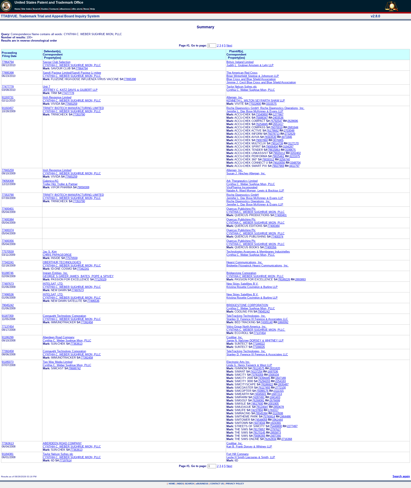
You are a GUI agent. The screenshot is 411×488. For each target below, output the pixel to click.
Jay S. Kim (50, 251)
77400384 (8, 219)
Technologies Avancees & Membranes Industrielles (258, 251)
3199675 (290, 149)
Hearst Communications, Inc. (244, 262)
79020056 (279, 162)
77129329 (100, 279)
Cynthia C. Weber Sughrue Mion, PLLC (250, 89)
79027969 (278, 166)
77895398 (8, 72)
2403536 (278, 117)
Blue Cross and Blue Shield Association (251, 79)
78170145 (259, 432)
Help (92, 9)
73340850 (262, 114)
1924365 (275, 423)
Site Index (26, 9)
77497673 (8, 283)
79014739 (277, 143)
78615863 (274, 149)
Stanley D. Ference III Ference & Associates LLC (257, 319)
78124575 (258, 368)
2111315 (279, 390)
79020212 (279, 153)
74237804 (257, 410)
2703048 (289, 130)
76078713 (274, 133)
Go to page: (199, 45)
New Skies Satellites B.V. (242, 283)
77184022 (259, 343)
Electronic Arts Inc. (238, 362)
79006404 (272, 146)
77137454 (8, 326)
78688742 (75, 368)
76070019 (277, 127)
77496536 (8, 294)
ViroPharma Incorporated (241, 187)
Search (36, 9)
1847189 (280, 378)
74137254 (256, 371)
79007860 (262, 140)
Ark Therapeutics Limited (242, 181)
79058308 (8, 181)
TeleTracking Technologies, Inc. (246, 315)
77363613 (76, 343)
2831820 (275, 368)
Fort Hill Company (237, 454)
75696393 (259, 435)
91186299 (7, 337)
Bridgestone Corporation (241, 273)
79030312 (268, 159)
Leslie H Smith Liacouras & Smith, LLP (250, 457)
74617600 (257, 403)
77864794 (8, 62)
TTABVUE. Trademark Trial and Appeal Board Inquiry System (50, 16)
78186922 (267, 384)
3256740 (284, 159)
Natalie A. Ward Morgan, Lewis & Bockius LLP (255, 190)
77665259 (71, 103)
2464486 (285, 416)
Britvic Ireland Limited (239, 62)
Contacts (54, 9)
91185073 (7, 362)
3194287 (288, 146)
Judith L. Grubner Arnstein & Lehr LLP (250, 65)
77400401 (8, 208)
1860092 (283, 322)
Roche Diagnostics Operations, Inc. (248, 201)
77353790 (79, 114)
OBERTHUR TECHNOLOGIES (62, 262)
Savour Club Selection (56, 62)
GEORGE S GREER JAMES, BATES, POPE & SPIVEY (78, 276)
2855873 (275, 432)
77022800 (255, 103)
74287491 (259, 397)
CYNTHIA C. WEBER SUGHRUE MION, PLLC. (255, 329)
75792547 (276, 121)
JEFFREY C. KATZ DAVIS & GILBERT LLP (70, 89)
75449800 (276, 426)
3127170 (293, 143)
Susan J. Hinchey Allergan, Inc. (246, 173)
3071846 (286, 137)
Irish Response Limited (57, 97)
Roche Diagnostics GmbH (242, 194)
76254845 (262, 124)
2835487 (283, 384)
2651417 (278, 124)
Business (65, 9)
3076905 (278, 140)
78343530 (270, 137)
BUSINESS (202, 483)
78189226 (284, 279)
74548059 (261, 419)
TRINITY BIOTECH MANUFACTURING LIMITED (73, 108)
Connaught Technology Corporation (64, 315)
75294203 (264, 381)
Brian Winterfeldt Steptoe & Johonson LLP (252, 76)
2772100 (280, 387)
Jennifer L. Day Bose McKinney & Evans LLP (254, 111)
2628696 (292, 121)
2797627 (275, 429)
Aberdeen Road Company (58, 337)
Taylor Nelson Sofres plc (241, 86)
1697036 (273, 371)
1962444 (277, 419)
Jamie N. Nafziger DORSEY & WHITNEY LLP (255, 340)
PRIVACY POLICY (235, 483)
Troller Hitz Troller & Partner (60, 184)
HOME (172, 483)
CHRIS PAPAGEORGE (57, 254)
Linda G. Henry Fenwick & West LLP (249, 365)
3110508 (278, 413)
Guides (45, 9)
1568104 (273, 374)
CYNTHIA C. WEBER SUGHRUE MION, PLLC (72, 65)
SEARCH (189, 483)
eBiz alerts (77, 9)
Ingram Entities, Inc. (55, 273)
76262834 (270, 439)
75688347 (262, 117)
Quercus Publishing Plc (241, 208)
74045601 (260, 394)
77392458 (87, 322)
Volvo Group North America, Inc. (246, 326)
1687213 (276, 394)
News (86, 9)
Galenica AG (50, 181)
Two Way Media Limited (57, 362)
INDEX (180, 483)
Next (229, 45)
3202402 (295, 153)
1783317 (273, 410)
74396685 (264, 378)
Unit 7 (46, 86)
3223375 (294, 156)
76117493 (264, 387)
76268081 (258, 400)
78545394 (262, 413)
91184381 (7, 454)
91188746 (7, 273)
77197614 (65, 460)
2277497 (292, 426)
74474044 (259, 423)
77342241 (8, 262)
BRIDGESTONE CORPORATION (247, 305)
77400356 (8, 241)
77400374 (8, 230)
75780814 (269, 416)
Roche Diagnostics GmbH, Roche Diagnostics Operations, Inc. (265, 108)
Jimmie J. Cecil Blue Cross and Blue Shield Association (261, 82)
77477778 (8, 86)
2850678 (278, 407)
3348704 (295, 162)
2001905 (273, 403)
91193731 (7, 97)
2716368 (286, 439)
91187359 (7, 315)
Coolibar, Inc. (234, 337)
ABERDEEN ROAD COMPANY (62, 443)
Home (18, 9)
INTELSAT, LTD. (53, 283)
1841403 (275, 397)
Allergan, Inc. (234, 97)
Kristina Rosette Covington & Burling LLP (252, 287)
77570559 (8, 251)
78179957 (259, 429)
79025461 (278, 156)
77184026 (259, 347)
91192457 (7, 108)
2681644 (293, 127)
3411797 (294, 166)
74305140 (267, 322)
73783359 (257, 374)
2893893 (300, 279)
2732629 (290, 133)
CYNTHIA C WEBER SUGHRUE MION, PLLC (255, 276)
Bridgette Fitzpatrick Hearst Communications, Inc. (257, 265)
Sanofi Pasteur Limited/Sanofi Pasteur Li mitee (72, 72)
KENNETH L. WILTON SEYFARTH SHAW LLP (255, 100)
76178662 (273, 130)
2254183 (280, 381)
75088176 (262, 390)
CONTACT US (217, 483)
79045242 (8, 305)
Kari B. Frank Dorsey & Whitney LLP (249, 446)
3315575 (271, 103)
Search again (401, 476)
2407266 (275, 435)
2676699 (275, 400)
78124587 (262, 407)
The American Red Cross (242, 72)
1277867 (278, 114)
